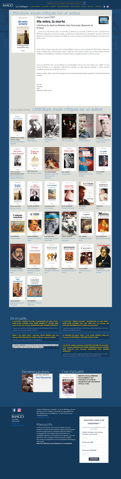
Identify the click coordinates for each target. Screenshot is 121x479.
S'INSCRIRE (94, 459)
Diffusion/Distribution (63, 6)
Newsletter (98, 6)
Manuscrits (91, 6)
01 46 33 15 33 (16, 423)
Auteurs (84, 6)
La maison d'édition (34, 6)
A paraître (53, 6)
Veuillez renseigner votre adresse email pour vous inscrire (92, 433)
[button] (22, 7)
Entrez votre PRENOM (89, 450)
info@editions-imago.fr (18, 425)
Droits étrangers (75, 6)
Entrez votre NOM (87, 442)
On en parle (45, 6)
